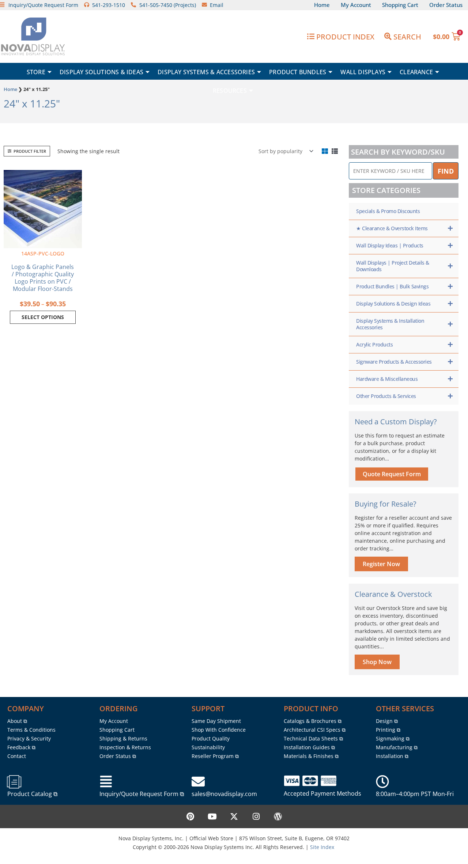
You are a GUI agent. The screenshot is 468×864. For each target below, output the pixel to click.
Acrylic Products (374, 344)
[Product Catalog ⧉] (13, 781)
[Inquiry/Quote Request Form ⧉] (106, 781)
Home (10, 89)
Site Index (322, 847)
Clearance (416, 72)
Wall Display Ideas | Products (389, 245)
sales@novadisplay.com (224, 794)
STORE (36, 72)
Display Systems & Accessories (206, 72)
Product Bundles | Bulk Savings (392, 286)
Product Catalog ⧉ (32, 794)
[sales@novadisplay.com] (198, 781)
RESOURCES (230, 91)
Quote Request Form (392, 474)
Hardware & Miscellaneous (387, 378)
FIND (446, 171)
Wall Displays (362, 72)
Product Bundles (297, 72)
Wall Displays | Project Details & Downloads (392, 266)
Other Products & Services (386, 396)
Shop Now (377, 662)
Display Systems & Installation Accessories (390, 324)
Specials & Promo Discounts (388, 211)
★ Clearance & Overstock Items (392, 228)
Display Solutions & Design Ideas (393, 303)
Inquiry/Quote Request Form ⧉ (141, 794)
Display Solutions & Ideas (101, 72)
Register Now (381, 564)
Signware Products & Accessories (394, 361)
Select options (43, 317)
